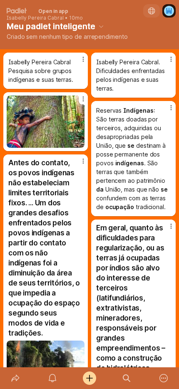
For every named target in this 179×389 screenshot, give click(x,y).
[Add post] (89, 378)
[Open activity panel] (52, 378)
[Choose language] (151, 11)
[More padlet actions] (163, 378)
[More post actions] (78, 62)
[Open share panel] (15, 378)
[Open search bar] (126, 378)
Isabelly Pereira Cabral (35, 18)
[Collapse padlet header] (101, 26)
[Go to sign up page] (169, 11)
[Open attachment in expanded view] (46, 122)
